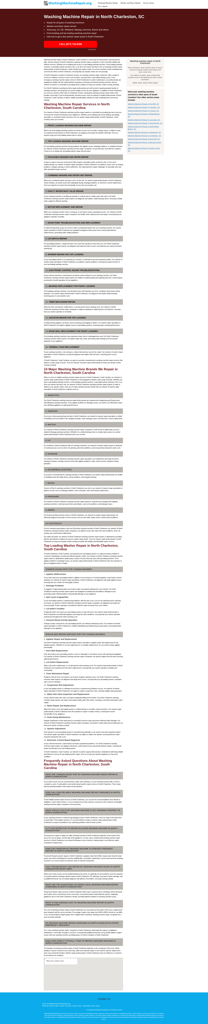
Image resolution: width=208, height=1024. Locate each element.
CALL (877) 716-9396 (70, 44)
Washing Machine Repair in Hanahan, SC (144, 107)
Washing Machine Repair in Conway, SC (143, 111)
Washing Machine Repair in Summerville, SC (145, 123)
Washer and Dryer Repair (130, 3)
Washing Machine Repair (108, 3)
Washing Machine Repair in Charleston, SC (144, 136)
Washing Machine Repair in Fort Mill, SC (143, 104)
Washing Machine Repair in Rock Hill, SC (144, 139)
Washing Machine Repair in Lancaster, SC (144, 120)
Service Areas (148, 3)
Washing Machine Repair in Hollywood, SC (144, 132)
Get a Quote (102, 6)
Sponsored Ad (92, 49)
